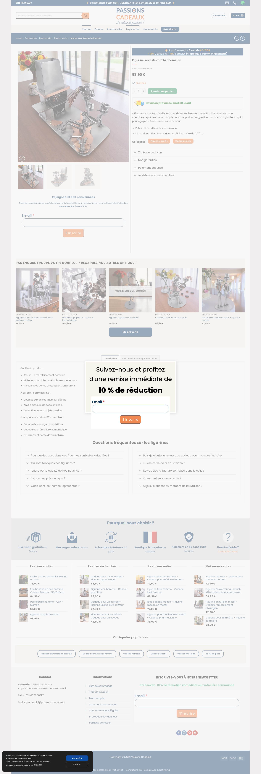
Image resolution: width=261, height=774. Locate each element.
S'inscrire (130, 419)
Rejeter (77, 764)
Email (98, 402)
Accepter (77, 758)
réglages (38, 765)
